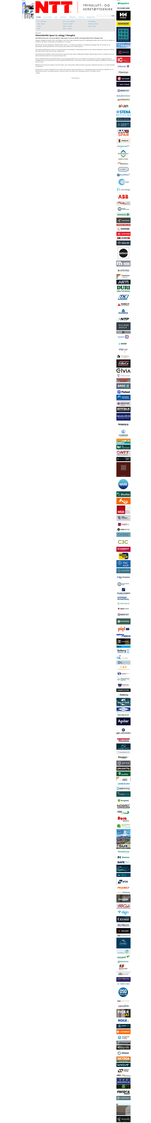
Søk (113, 15)
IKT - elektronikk (41, 21)
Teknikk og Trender (93, 23)
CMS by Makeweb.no (75, 78)
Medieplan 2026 (91, 17)
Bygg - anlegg (40, 23)
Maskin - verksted (67, 28)
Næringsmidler (92, 21)
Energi (39, 26)
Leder (55, 17)
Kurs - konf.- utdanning (69, 21)
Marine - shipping (67, 26)
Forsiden (38, 17)
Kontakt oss (81, 17)
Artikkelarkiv (63, 17)
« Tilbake (37, 73)
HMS (38, 28)
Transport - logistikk (68, 23)
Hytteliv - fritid (92, 26)
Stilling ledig (72, 17)
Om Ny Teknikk (47, 17)
